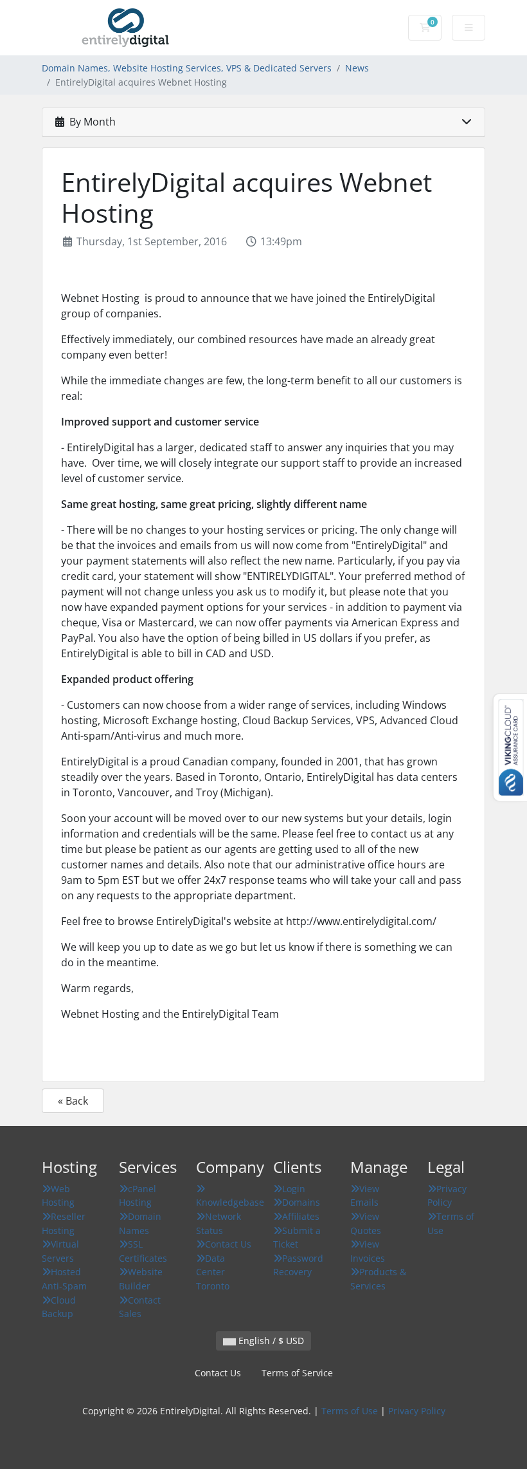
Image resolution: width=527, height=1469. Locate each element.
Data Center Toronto (212, 1272)
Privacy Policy (447, 1196)
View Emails (364, 1196)
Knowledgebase (230, 1202)
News (357, 68)
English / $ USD (270, 1340)
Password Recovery (298, 1265)
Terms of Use (349, 1411)
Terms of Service (297, 1373)
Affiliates (300, 1216)
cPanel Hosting (137, 1196)
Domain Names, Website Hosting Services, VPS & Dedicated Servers (187, 68)
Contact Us (228, 1244)
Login (293, 1189)
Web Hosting (58, 1196)
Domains (301, 1202)
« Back (73, 1101)
